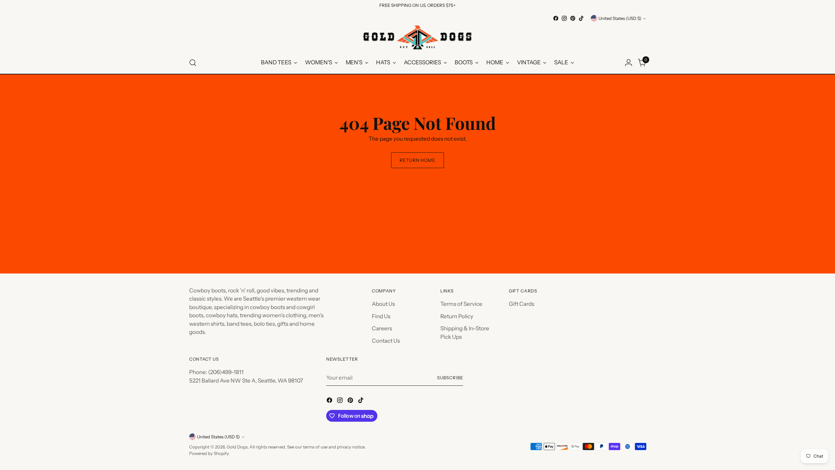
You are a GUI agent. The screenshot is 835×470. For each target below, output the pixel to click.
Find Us (381, 316)
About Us (383, 304)
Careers (382, 328)
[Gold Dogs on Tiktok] (581, 18)
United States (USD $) (620, 18)
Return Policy (456, 316)
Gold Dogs (237, 446)
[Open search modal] (192, 62)
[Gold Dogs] (417, 37)
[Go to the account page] (628, 62)
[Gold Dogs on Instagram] (564, 18)
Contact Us (386, 340)
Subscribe (450, 377)
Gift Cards (521, 304)
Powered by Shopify (209, 453)
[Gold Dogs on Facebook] (556, 18)
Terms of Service (461, 304)
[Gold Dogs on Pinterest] (573, 18)
